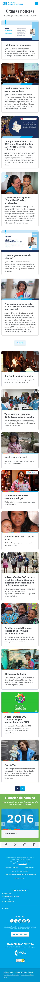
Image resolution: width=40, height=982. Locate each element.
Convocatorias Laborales (11, 896)
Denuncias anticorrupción (11, 975)
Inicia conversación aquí (23, 862)
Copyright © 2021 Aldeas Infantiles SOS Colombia (18, 972)
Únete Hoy (7, 899)
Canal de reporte (9, 901)
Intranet (6, 908)
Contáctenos (7, 894)
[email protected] (22, 864)
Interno (6, 977)
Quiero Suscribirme (20, 934)
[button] (3, 824)
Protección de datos (27, 975)
